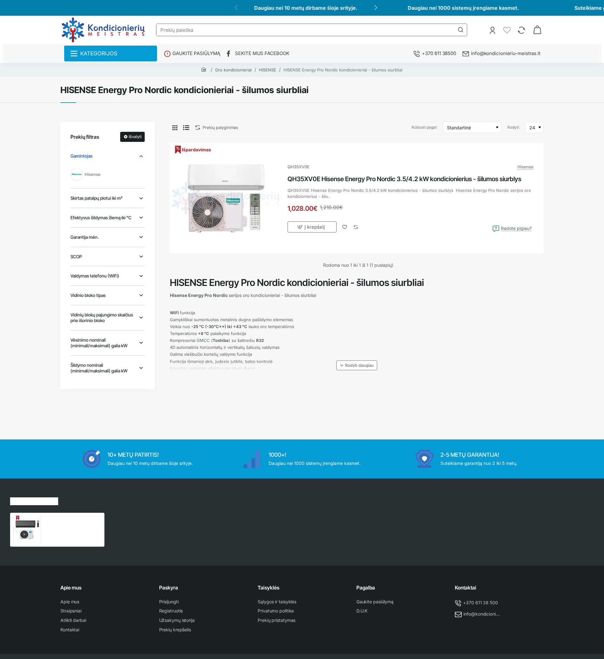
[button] (357, 365)
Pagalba (365, 587)
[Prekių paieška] (460, 30)
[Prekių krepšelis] (537, 30)
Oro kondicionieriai (233, 69)
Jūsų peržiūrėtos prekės (34, 500)
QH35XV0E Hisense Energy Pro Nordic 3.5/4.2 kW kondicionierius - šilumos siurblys (404, 179)
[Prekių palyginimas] (522, 30)
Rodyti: (513, 127)
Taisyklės (268, 587)
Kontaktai (465, 587)
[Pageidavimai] (507, 30)
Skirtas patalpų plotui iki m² (96, 198)
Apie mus (70, 587)
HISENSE (267, 69)
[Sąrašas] (186, 127)
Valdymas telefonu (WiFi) (94, 275)
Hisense (525, 166)
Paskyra (168, 587)
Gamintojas (81, 156)
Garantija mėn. (84, 237)
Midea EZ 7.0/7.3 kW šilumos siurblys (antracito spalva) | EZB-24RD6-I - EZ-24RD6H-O (73, 522)
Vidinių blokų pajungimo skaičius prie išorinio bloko (101, 317)
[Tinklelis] (175, 127)
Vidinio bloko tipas (88, 295)
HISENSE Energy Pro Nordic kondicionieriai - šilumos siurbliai (342, 69)
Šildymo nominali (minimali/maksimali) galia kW (98, 367)
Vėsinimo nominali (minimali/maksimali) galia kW (98, 342)
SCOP (76, 256)
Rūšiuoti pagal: (424, 127)
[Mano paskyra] (493, 30)
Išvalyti (135, 136)
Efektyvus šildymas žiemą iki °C (100, 217)
